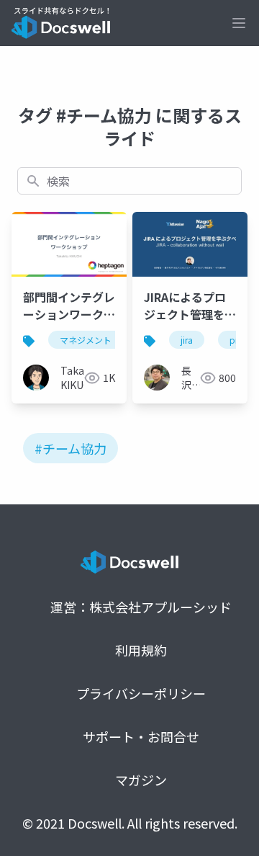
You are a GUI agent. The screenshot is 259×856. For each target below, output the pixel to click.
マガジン (141, 779)
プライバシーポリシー (141, 693)
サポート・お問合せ (141, 736)
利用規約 (141, 650)
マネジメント (86, 340)
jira (187, 340)
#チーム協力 (70, 448)
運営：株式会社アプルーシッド (141, 606)
